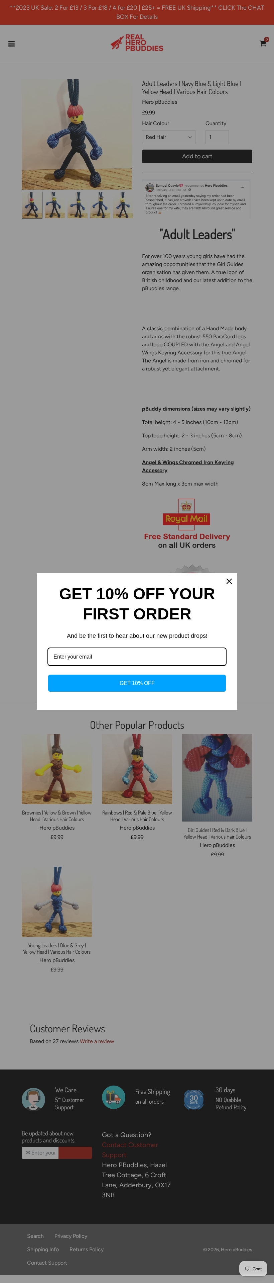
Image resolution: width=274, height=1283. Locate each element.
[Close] (229, 581)
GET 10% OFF (137, 683)
